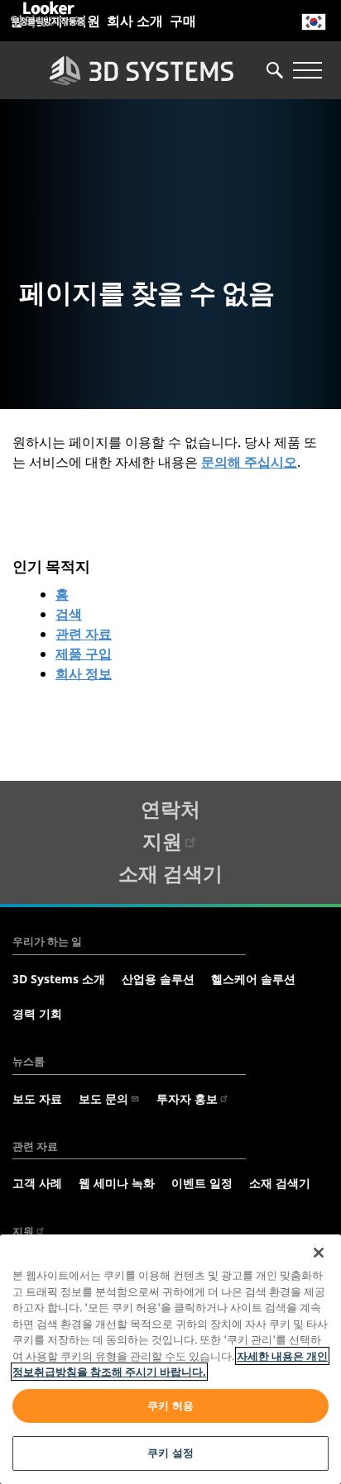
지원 (162, 840)
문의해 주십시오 (249, 462)
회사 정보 (83, 673)
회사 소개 (135, 21)
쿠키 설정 (170, 1452)
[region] (170, 1359)
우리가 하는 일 (47, 941)
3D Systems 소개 (58, 979)
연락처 (170, 808)
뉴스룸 (28, 1061)
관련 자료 (83, 634)
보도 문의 (103, 1098)
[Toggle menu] (307, 70)
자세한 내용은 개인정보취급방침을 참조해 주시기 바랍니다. (170, 1364)
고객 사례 (37, 1183)
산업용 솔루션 (158, 979)
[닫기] (318, 1252)
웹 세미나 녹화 (117, 1183)
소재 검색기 (170, 873)
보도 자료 (37, 1098)
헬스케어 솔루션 (253, 979)
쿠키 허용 (170, 1405)
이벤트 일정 (202, 1183)
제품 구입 (83, 653)
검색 (68, 614)
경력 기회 (37, 1013)
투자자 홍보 (187, 1098)
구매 (183, 21)
